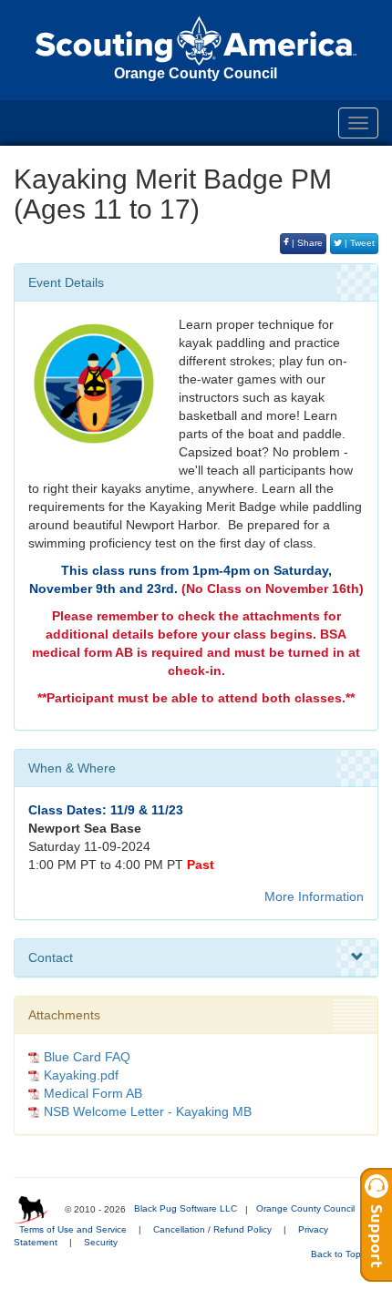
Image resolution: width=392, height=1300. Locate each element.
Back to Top (337, 1254)
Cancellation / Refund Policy (212, 1229)
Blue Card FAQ (87, 1056)
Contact (50, 957)
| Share (306, 243)
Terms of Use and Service (73, 1229)
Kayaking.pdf (81, 1075)
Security (101, 1242)
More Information (314, 896)
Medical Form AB (93, 1093)
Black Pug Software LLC (185, 1208)
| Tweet (358, 243)
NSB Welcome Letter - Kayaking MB (148, 1111)
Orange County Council (305, 1208)
